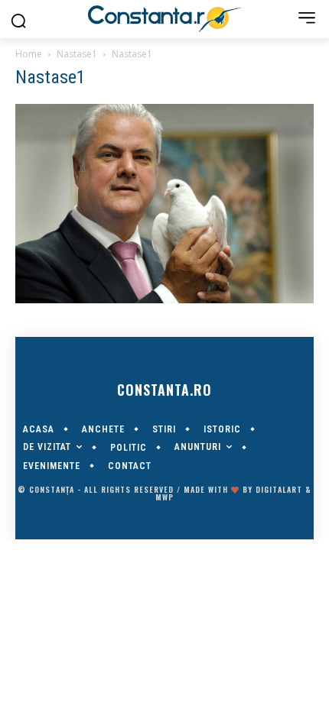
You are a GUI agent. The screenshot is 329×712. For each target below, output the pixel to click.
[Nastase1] (164, 299)
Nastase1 (77, 53)
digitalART (279, 489)
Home (28, 53)
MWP (164, 497)
